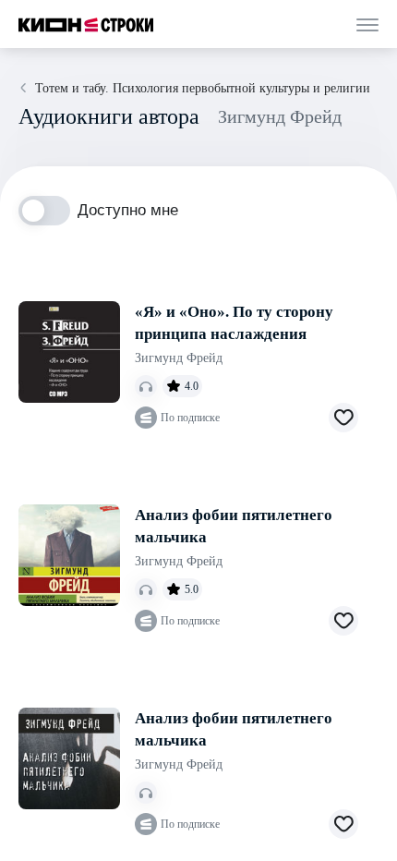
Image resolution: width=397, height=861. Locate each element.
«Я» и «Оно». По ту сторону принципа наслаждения (234, 323)
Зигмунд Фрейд (179, 358)
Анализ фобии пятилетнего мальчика (233, 526)
